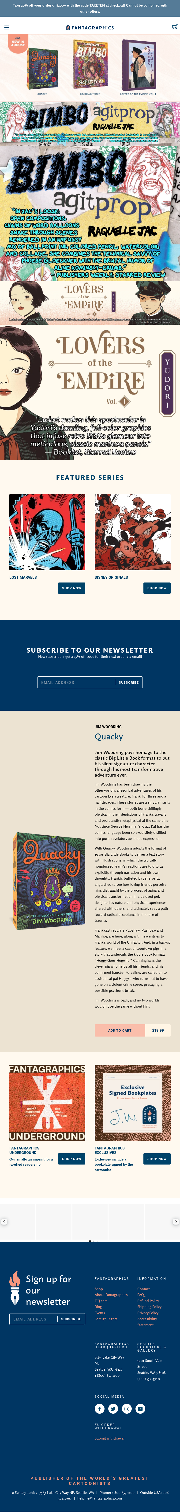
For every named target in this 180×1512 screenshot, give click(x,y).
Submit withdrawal (109, 1438)
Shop (99, 1288)
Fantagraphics (26, 1492)
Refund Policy (148, 1300)
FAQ (140, 1294)
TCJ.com (101, 1300)
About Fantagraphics (111, 1294)
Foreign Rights (106, 1319)
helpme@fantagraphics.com (99, 1498)
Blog (98, 1306)
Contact (143, 1288)
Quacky (109, 736)
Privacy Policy (147, 1312)
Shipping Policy (149, 1306)
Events (100, 1312)
